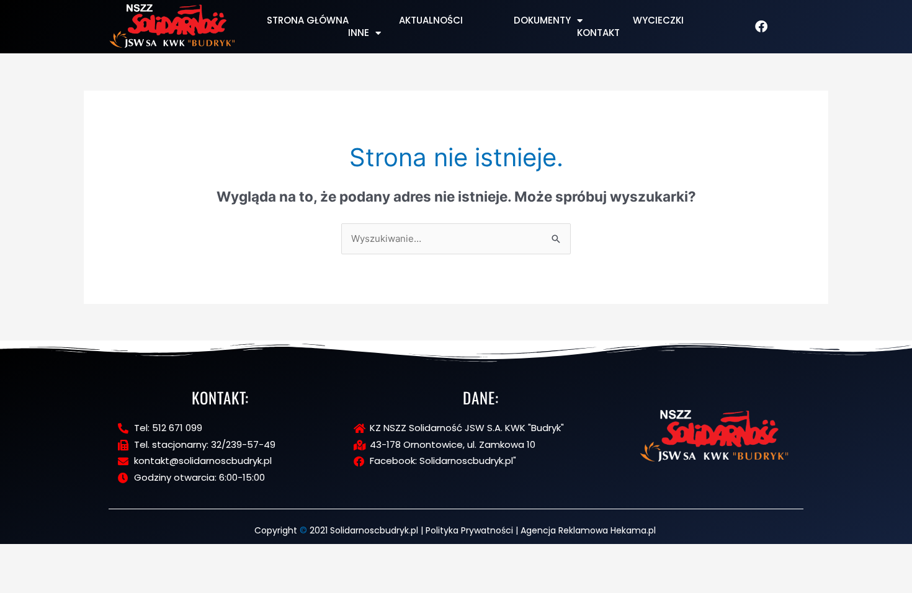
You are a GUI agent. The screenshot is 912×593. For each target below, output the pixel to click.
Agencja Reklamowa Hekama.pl (588, 530)
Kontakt (598, 33)
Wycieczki (658, 20)
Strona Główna (308, 20)
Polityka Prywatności (469, 530)
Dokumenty (542, 20)
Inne (358, 33)
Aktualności (431, 20)
